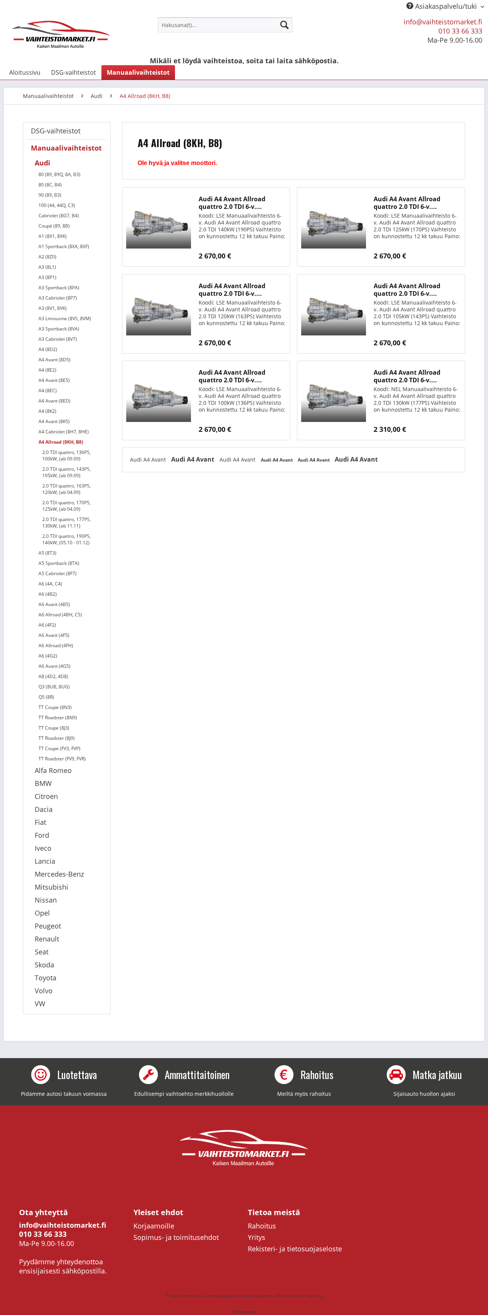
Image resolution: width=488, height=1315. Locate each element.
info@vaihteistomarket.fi (443, 21)
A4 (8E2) (47, 370)
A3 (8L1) (47, 267)
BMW (43, 783)
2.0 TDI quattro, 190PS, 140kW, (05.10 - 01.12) (66, 539)
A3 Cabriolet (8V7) (58, 339)
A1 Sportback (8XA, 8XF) (64, 246)
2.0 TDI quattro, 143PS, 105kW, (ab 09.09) (66, 472)
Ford (42, 835)
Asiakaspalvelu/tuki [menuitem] (446, 6)
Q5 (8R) (46, 697)
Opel (42, 912)
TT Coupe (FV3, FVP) (59, 748)
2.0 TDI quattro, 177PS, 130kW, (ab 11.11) (66, 522)
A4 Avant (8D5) (55, 359)
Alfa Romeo (53, 770)
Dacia (44, 809)
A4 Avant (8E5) (54, 380)
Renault (47, 938)
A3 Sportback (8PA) (59, 287)
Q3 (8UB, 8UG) (54, 686)
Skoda (44, 964)
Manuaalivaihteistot (66, 147)
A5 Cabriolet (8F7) (58, 573)
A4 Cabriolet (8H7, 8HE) (64, 431)
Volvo (44, 990)
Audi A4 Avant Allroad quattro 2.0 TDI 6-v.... (232, 202)
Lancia (45, 861)
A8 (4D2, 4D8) (53, 676)
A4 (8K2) (47, 411)
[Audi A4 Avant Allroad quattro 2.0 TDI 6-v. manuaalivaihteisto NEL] (333, 400)
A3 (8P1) (47, 277)
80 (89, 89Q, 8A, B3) (59, 174)
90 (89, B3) (50, 195)
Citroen (46, 796)
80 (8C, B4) (50, 184)
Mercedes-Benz (59, 874)
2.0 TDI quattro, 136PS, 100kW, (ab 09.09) (66, 455)
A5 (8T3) (47, 553)
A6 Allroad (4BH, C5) (60, 614)
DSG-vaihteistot (55, 130)
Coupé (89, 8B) (54, 226)
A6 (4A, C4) (50, 584)
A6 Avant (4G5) (55, 666)
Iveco (43, 848)
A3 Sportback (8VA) (59, 329)
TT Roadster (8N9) (58, 717)
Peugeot (48, 925)
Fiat (40, 822)
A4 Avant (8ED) (55, 401)
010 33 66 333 (460, 30)
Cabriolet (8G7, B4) (59, 215)
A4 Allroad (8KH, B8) (61, 442)
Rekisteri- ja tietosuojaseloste (295, 1248)
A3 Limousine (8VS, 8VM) (65, 318)
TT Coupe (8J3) (54, 728)
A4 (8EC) (48, 390)
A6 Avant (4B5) (54, 604)
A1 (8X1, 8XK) (53, 236)
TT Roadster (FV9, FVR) (62, 758)
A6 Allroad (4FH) (56, 645)
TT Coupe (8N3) (55, 707)
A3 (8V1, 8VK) (53, 308)
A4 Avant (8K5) (54, 421)
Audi (42, 162)
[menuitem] (225, 24)
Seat (41, 951)
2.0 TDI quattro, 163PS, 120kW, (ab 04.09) (66, 489)
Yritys (256, 1237)
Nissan (46, 899)
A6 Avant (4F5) (54, 635)
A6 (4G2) (48, 656)
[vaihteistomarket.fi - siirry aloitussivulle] (61, 34)
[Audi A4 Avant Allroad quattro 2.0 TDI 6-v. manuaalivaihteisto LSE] (158, 227)
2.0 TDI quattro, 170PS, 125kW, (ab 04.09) (66, 505)
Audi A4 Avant (148, 459)
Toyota (45, 977)
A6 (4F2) (47, 625)
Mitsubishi (51, 887)
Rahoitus (262, 1225)
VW (40, 1003)
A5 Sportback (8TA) (59, 563)
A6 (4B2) (48, 594)
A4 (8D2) (48, 349)
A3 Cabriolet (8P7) (58, 298)
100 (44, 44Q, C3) (57, 205)
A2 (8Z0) (47, 256)
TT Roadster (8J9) (57, 738)
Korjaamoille (153, 1225)
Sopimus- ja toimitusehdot (176, 1237)
